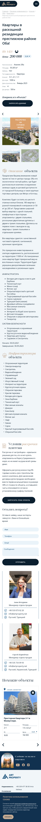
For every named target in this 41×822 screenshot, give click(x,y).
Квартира (10, 13)
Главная (5, 11)
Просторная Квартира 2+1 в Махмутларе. (17, 719)
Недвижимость (7, 787)
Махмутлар (17, 690)
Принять (8, 817)
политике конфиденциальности (25, 804)
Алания (32, 11)
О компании (6, 791)
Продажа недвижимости (19, 11)
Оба (3, 13)
